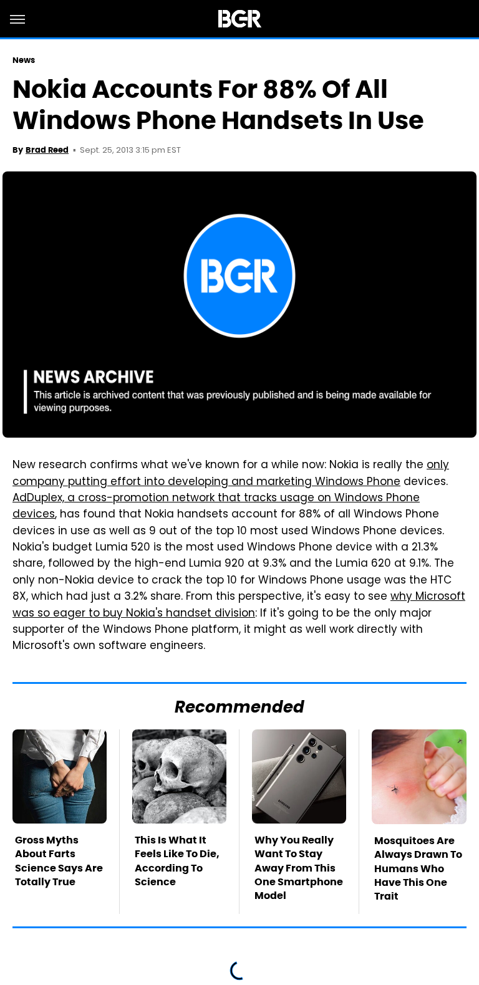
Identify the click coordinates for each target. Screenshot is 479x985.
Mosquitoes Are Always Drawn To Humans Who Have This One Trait (418, 868)
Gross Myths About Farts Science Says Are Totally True (59, 861)
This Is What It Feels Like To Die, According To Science (177, 861)
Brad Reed (47, 150)
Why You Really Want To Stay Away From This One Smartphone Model (298, 868)
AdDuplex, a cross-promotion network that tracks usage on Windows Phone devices (216, 507)
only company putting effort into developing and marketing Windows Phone (230, 474)
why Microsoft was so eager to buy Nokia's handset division (238, 605)
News (23, 60)
